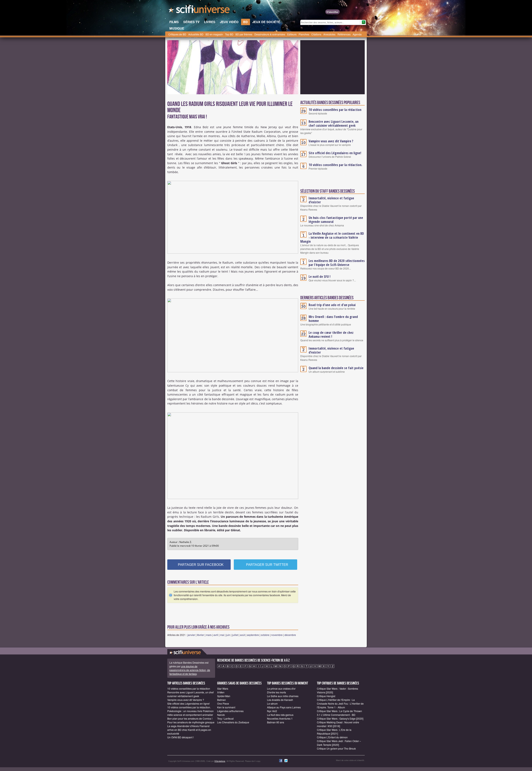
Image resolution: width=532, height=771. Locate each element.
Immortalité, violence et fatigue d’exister (331, 200)
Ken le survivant (226, 707)
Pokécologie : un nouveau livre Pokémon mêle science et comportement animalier (190, 712)
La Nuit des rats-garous (280, 714)
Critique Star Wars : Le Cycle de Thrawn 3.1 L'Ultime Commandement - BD (339, 712)
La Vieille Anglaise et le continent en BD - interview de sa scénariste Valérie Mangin (332, 237)
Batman (221, 699)
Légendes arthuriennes (230, 711)
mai (222, 635)
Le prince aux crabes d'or (281, 688)
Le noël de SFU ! (319, 276)
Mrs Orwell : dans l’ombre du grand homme (333, 318)
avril (215, 635)
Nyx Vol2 (272, 711)
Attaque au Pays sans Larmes (284, 707)
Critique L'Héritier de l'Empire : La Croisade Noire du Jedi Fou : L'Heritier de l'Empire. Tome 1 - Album (340, 703)
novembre (277, 635)
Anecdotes (329, 34)
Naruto (221, 714)
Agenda (357, 34)
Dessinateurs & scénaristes (269, 34)
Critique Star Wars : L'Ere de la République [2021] (334, 731)
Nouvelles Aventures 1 (280, 718)
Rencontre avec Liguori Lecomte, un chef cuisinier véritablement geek (333, 123)
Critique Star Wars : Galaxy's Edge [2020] (340, 718)
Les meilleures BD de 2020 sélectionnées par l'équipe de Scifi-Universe (337, 262)
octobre (265, 635)
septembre (253, 635)
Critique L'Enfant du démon (332, 737)
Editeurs (292, 34)
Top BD (229, 34)
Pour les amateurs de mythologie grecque (190, 722)
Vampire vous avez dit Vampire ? (331, 141)
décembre (290, 635)
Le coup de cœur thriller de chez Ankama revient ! (331, 334)
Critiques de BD (177, 34)
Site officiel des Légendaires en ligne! (335, 153)
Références (344, 34)
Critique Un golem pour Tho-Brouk (336, 748)
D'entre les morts (276, 692)
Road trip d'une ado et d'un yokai (332, 305)
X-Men (220, 692)
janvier (191, 635)
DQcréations (219, 761)
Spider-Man (223, 696)
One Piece (223, 703)
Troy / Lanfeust (225, 718)
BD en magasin (214, 34)
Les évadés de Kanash (280, 699)
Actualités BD (195, 34)
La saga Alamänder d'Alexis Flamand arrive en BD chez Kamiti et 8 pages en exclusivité (189, 729)
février (200, 635)
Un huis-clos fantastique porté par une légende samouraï (336, 219)
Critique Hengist (326, 696)
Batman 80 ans (275, 722)
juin (228, 635)
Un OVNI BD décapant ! (180, 737)
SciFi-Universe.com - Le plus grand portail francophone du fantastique (199, 10)
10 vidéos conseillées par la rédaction (335, 109)
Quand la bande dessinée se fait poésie (336, 368)
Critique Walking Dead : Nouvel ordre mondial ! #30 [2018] (338, 724)
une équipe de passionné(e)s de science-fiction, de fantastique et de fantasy (189, 669)
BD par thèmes (243, 34)
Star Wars (222, 688)
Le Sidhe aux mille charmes (282, 696)
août (242, 635)
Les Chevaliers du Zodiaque (233, 722)
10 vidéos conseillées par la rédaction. (335, 165)
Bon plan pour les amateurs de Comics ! (189, 718)
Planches (304, 34)
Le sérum (272, 703)
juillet (235, 635)
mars (209, 635)
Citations (316, 34)
